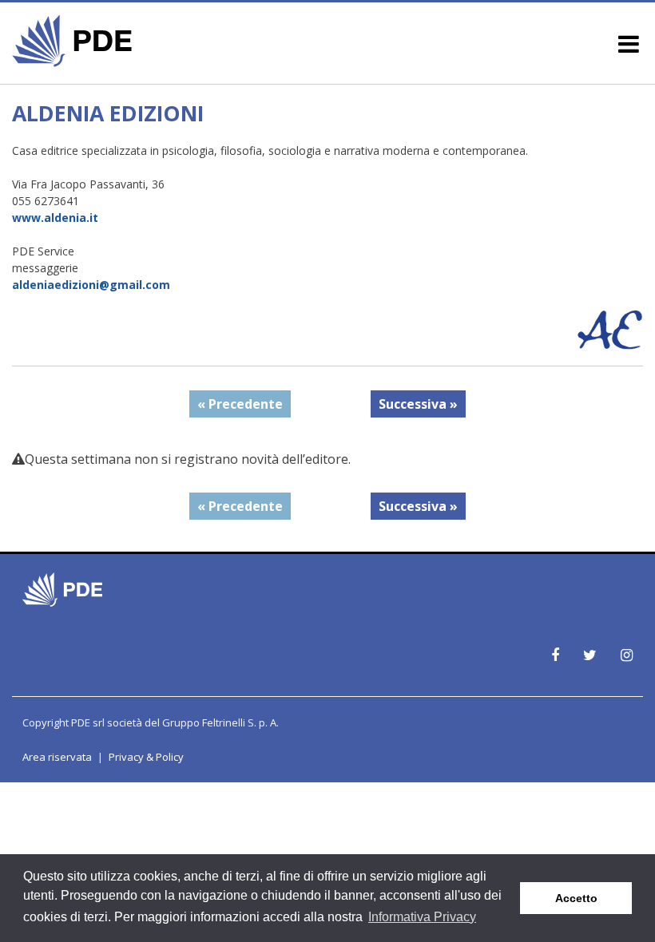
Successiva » (418, 404)
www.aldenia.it (55, 217)
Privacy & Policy (146, 757)
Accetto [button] (576, 898)
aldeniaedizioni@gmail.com (91, 284)
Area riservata (57, 757)
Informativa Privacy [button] (422, 917)
